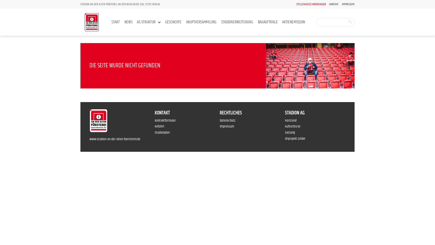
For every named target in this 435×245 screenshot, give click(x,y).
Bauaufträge (268, 22)
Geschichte (173, 22)
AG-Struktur (146, 22)
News (128, 22)
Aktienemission (293, 22)
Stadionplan (162, 132)
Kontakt (333, 4)
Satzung (290, 132)
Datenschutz (227, 120)
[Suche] (350, 22)
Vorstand (291, 120)
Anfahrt (159, 126)
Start (115, 22)
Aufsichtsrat (292, 126)
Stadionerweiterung (237, 22)
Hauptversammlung (201, 22)
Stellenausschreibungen (311, 4)
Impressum (348, 4)
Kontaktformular (165, 120)
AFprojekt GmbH (295, 139)
